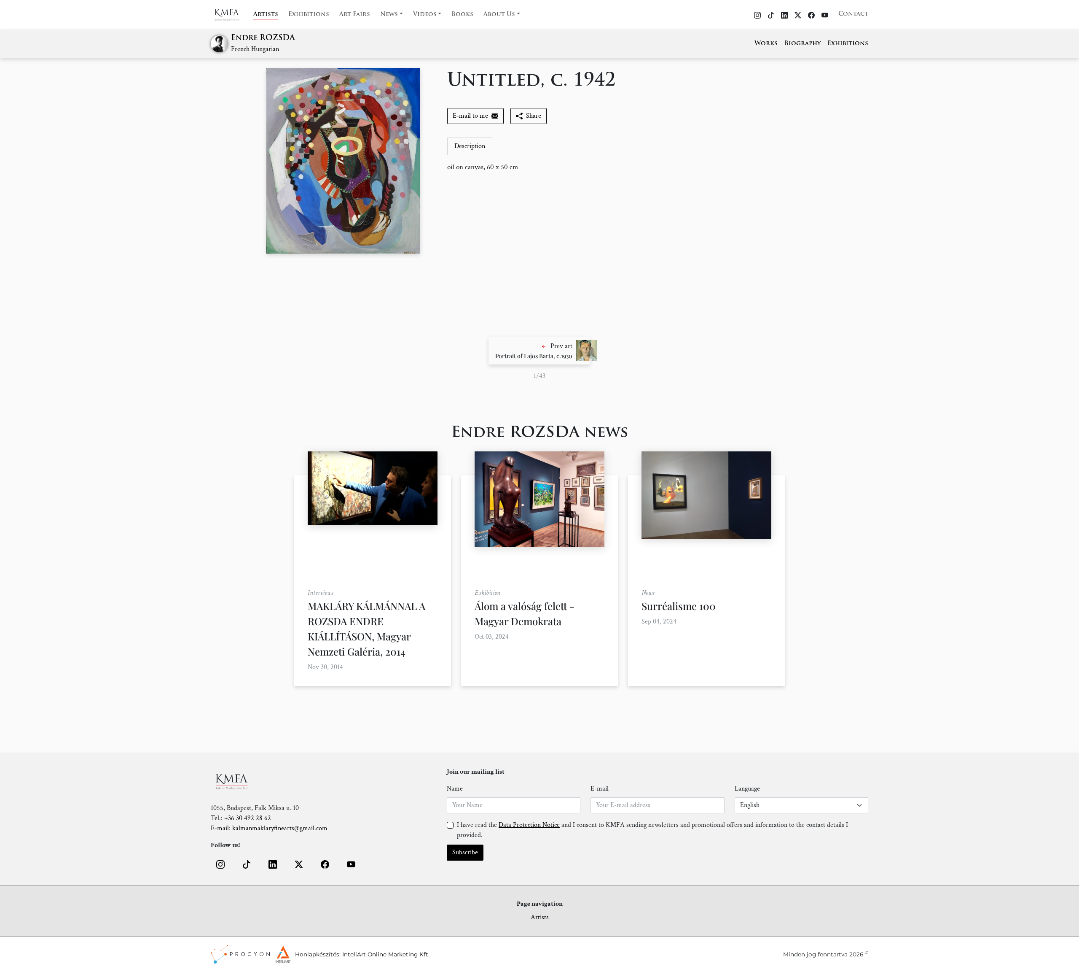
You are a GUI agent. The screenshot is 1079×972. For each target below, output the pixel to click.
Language (747, 788)
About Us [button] (499, 14)
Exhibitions (308, 14)
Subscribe (465, 852)
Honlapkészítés (317, 954)
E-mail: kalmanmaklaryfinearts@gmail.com (269, 828)
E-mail (599, 788)
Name (455, 788)
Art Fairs (354, 14)
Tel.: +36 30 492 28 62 (241, 818)
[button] (539, 350)
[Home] (232, 14)
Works (766, 43)
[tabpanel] (630, 167)
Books (462, 14)
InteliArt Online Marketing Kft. (385, 954)
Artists (265, 14)
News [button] (389, 14)
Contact (853, 14)
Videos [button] (425, 14)
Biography (802, 43)
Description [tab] (469, 146)
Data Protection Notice (529, 825)
